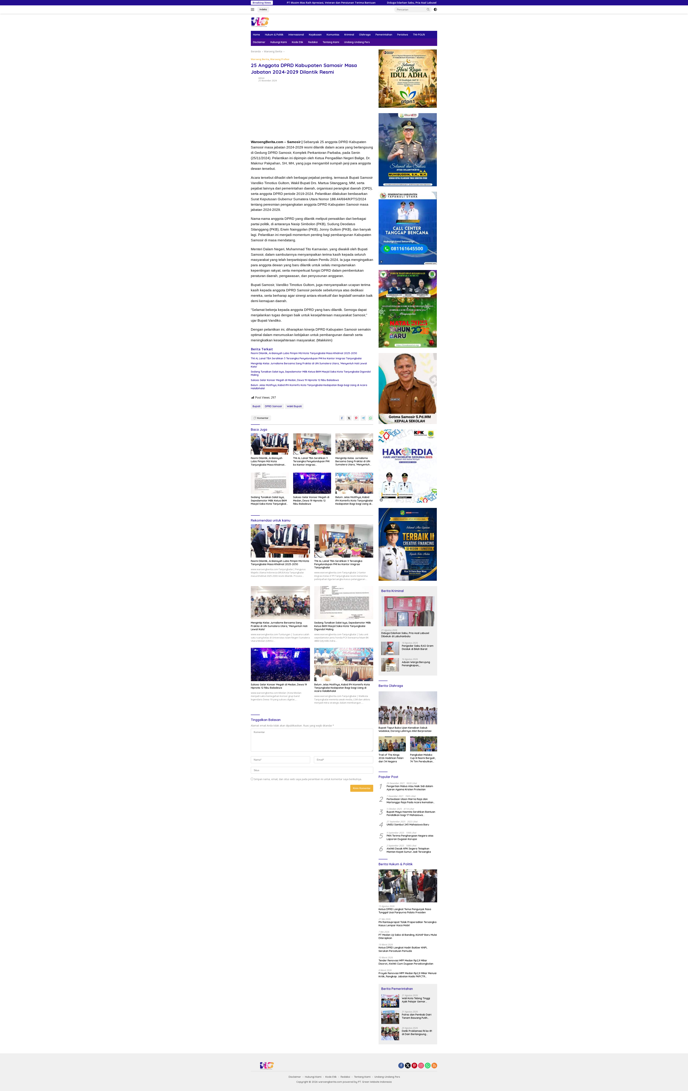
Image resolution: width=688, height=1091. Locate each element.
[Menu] (253, 9)
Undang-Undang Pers (357, 42)
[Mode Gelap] (435, 9)
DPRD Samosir (273, 406)
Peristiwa (402, 34)
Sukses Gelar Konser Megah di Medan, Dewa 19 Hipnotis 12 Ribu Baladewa (295, 380)
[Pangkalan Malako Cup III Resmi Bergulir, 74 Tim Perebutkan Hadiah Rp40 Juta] (423, 744)
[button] (428, 9)
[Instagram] (421, 1066)
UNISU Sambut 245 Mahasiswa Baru (408, 824)
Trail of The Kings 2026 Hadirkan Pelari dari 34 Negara (391, 758)
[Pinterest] (414, 1066)
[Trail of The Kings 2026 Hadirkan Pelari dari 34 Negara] (392, 744)
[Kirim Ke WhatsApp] (370, 418)
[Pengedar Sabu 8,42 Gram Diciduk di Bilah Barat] (390, 648)
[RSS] (434, 1066)
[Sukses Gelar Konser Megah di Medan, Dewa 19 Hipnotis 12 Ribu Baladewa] (312, 483)
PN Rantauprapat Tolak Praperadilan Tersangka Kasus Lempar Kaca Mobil (407, 923)
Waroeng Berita (260, 59)
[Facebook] (401, 1066)
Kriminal (349, 34)
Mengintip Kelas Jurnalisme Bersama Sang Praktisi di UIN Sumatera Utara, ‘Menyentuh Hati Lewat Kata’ (309, 365)
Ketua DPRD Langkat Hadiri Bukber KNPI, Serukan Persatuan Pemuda (403, 949)
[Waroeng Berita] (271, 22)
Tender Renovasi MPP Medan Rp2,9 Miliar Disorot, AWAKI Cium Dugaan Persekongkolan (406, 962)
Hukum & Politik (274, 34)
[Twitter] (408, 1066)
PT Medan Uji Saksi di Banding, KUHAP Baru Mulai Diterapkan (408, 936)
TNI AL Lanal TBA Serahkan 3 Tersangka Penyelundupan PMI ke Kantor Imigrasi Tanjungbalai (306, 358)
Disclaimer (259, 42)
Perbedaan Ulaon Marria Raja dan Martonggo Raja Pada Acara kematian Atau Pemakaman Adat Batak (410, 800)
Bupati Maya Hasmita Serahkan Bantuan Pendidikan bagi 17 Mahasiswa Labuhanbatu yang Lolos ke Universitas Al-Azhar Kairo (411, 813)
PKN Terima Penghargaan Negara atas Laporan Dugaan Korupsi (410, 837)
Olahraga (365, 34)
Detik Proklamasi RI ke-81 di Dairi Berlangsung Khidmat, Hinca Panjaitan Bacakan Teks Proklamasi (417, 1032)
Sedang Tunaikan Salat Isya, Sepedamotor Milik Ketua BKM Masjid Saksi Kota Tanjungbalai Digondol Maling (311, 373)
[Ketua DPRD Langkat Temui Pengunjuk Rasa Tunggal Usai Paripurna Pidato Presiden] (408, 885)
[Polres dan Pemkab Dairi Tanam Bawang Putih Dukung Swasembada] (390, 1017)
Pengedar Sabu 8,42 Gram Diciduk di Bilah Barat (417, 647)
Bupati (256, 406)
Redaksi (313, 42)
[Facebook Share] (342, 418)
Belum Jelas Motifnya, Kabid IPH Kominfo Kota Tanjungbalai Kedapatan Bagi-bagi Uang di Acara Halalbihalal (309, 387)
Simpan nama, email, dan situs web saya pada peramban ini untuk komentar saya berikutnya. (308, 779)
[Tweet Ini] (349, 418)
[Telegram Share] (363, 418)
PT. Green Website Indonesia (375, 1081)
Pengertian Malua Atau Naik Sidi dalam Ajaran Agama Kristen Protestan (410, 788)
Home (256, 34)
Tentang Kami (331, 42)
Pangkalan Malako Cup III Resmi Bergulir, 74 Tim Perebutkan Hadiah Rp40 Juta (423, 758)
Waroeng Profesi (279, 59)
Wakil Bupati (294, 406)
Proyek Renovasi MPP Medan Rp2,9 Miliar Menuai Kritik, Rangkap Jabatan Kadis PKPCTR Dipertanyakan (407, 975)
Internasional (296, 34)
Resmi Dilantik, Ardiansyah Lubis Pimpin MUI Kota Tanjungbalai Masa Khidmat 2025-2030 (304, 353)
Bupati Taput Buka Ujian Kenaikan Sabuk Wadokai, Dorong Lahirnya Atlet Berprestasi (405, 729)
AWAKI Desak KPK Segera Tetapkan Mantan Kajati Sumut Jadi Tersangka (409, 850)
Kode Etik (297, 42)
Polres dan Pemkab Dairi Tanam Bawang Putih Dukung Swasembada (416, 1016)
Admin (261, 78)
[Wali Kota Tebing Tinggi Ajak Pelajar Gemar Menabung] (390, 1001)
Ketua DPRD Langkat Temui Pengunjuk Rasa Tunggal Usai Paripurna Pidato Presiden (405, 911)
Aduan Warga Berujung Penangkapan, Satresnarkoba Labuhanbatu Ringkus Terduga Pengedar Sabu (416, 664)
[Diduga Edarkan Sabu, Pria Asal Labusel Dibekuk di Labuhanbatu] (407, 611)
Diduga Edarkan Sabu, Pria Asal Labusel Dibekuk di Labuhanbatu (330, 2)
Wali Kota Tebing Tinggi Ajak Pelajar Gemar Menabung (417, 2)
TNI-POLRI (419, 34)
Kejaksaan (315, 34)
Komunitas (333, 34)
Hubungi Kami (278, 42)
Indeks (263, 9)
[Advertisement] (312, 111)
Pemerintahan (384, 34)
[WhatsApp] (428, 1066)
